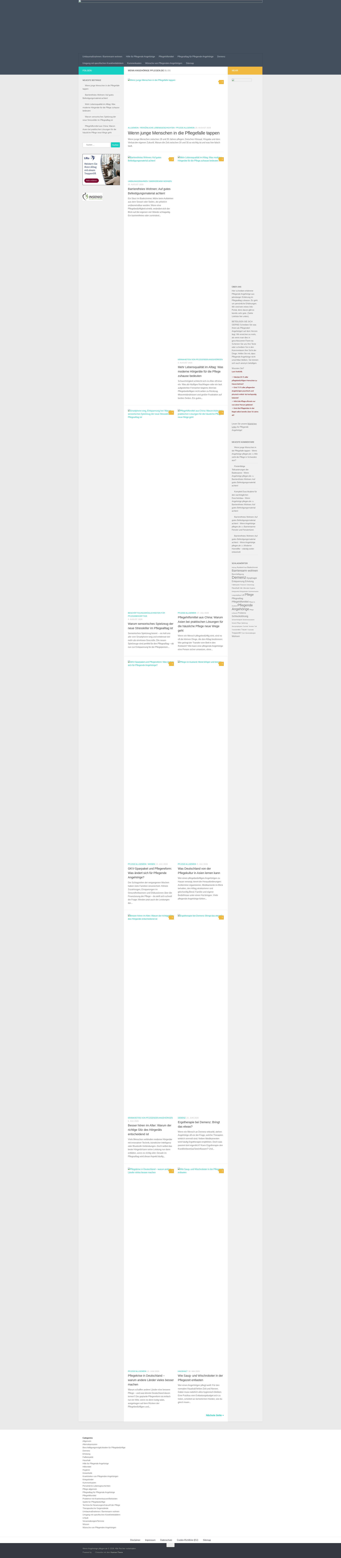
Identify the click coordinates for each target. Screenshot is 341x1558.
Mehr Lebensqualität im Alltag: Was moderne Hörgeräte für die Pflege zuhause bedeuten (200, 371)
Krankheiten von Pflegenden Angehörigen (200, 359)
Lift (243, 595)
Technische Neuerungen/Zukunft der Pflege (101, 1505)
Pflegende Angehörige (242, 607)
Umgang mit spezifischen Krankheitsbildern (102, 63)
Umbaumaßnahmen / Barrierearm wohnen (102, 56)
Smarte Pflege (236, 623)
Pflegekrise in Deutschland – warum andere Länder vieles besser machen (151, 1380)
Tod (255, 626)
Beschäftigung (238, 574)
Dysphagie (252, 578)
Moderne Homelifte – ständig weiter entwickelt (243, 548)
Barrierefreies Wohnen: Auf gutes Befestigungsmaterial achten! (243, 482)
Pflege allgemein (185, 128)
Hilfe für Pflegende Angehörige (140, 56)
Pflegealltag (237, 598)
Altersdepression (90, 1444)
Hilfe (241, 588)
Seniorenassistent (248, 619)
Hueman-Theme (117, 1552)
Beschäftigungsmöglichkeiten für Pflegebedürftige (104, 1447)
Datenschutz (166, 1540)
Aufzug (234, 567)
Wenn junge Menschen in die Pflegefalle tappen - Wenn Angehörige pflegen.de (244, 450)
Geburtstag (250, 585)
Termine (251, 626)
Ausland (240, 567)
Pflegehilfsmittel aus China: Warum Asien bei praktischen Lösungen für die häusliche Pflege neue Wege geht (99, 129)
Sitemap (190, 63)
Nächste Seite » (215, 1415)
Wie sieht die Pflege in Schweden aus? (245, 457)
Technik (245, 626)
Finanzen (243, 585)
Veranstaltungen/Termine (93, 1521)
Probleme (242, 613)
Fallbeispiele (236, 585)
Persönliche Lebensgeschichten (157, 128)
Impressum (150, 1540)
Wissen (151, 864)
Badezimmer (252, 567)
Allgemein (133, 128)
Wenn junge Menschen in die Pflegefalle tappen (174, 132)
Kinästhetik (87, 1473)
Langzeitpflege (236, 595)
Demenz (221, 56)
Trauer (244, 630)
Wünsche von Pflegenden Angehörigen (163, 63)
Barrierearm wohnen (245, 570)
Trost (243, 633)
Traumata (250, 629)
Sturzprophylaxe (237, 626)
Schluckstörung (240, 616)
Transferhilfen (236, 629)
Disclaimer (135, 1540)
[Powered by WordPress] (93, 1552)
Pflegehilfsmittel (166, 56)
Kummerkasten (134, 63)
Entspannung (238, 581)
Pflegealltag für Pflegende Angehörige (196, 56)
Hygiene (252, 588)
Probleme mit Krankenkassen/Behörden (100, 1498)
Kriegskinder (244, 591)
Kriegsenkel (235, 591)
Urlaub (85, 1518)
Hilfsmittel (246, 588)
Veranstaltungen (250, 633)
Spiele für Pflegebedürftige (94, 1502)
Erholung (249, 581)
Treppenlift (236, 633)
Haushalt (183, 1371)
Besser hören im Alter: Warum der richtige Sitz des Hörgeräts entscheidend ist (149, 1130)
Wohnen (236, 636)
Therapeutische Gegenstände (95, 1508)
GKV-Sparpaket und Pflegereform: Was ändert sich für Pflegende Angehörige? (150, 873)
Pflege (249, 594)
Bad (245, 567)
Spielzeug (244, 623)
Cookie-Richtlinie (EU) (187, 1540)
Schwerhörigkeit (237, 619)
